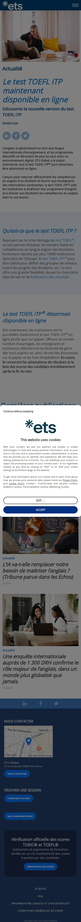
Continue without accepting (18, 411)
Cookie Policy (16, 483)
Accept (40, 510)
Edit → (40, 500)
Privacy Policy (70, 480)
